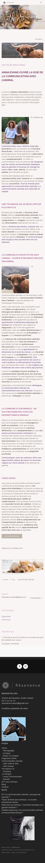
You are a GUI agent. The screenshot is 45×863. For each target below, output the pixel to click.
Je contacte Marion (12, 536)
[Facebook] (19, 666)
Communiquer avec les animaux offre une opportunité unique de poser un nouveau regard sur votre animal (21, 460)
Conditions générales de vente (15, 708)
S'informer (14, 17)
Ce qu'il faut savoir (26, 580)
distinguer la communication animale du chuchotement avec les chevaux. (22, 388)
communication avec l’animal (15, 146)
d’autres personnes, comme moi (23, 227)
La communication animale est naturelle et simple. (21, 189)
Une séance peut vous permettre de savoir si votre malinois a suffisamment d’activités (21, 359)
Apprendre (6, 616)
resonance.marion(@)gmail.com (15, 703)
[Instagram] (25, 666)
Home (4, 17)
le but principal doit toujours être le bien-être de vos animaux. (22, 239)
